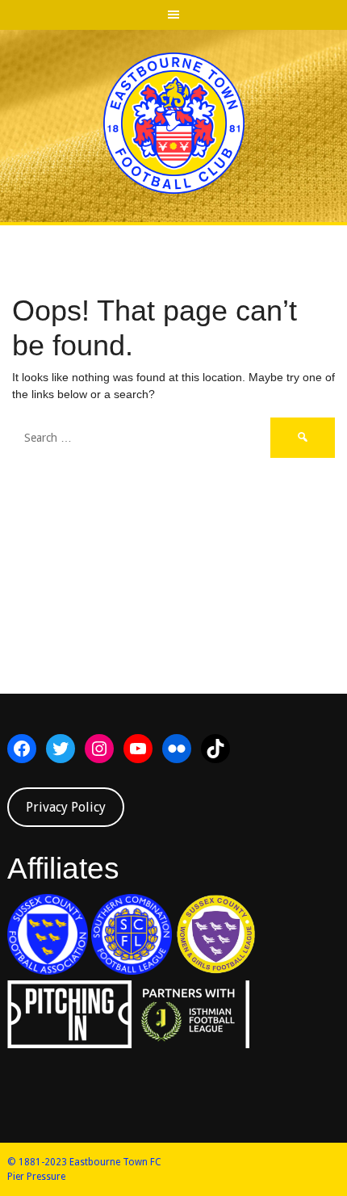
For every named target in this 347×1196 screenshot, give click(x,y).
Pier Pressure (36, 1176)
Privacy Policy (66, 807)
